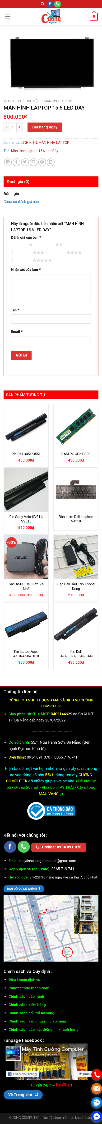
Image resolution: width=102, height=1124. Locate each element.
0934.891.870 (39, 757)
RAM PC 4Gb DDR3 (76, 454)
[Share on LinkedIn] (51, 162)
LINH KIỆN (33, 101)
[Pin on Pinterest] (42, 162)
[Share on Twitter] (25, 162)
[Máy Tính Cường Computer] (51, 1061)
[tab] (51, 181)
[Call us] (57, 4)
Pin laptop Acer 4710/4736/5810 (26, 653)
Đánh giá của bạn (26, 238)
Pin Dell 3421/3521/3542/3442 (76, 653)
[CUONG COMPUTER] (51, 16)
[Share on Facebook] (16, 162)
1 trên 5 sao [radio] (19, 244)
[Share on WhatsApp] (8, 162)
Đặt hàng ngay (44, 127)
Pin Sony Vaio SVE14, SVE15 (26, 519)
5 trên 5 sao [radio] (23, 260)
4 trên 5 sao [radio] (56, 252)
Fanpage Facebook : (24, 1040)
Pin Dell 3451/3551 (26, 454)
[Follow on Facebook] (49, 4)
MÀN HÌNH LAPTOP (58, 101)
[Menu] (8, 16)
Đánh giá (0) (18, 181)
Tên (15, 310)
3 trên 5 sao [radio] (23, 252)
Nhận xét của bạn (26, 270)
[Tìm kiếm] (42, 4)
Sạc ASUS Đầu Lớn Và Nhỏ (26, 586)
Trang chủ (12, 101)
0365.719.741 (66, 757)
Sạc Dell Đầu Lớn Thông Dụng (76, 586)
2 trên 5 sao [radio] (45, 244)
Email (17, 332)
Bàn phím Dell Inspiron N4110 (76, 519)
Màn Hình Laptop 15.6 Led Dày (34, 151)
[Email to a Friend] (33, 162)
